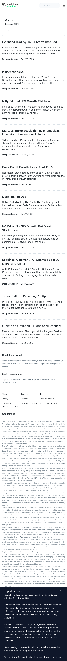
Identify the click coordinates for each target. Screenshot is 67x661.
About (4, 394)
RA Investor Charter (29, 403)
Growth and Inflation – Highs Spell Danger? (31, 326)
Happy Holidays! (13, 72)
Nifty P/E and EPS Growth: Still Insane (27, 101)
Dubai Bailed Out (14, 197)
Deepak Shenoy (10, 59)
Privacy (5, 399)
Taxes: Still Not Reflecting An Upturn (26, 296)
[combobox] (49, 5)
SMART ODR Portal (10, 406)
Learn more (28, 363)
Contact (24, 399)
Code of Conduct (47, 399)
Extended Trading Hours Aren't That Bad (29, 42)
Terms (42, 394)
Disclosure (6, 403)
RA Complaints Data (48, 403)
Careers (24, 394)
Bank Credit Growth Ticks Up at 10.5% (28, 167)
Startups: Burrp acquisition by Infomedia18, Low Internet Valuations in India (31, 132)
